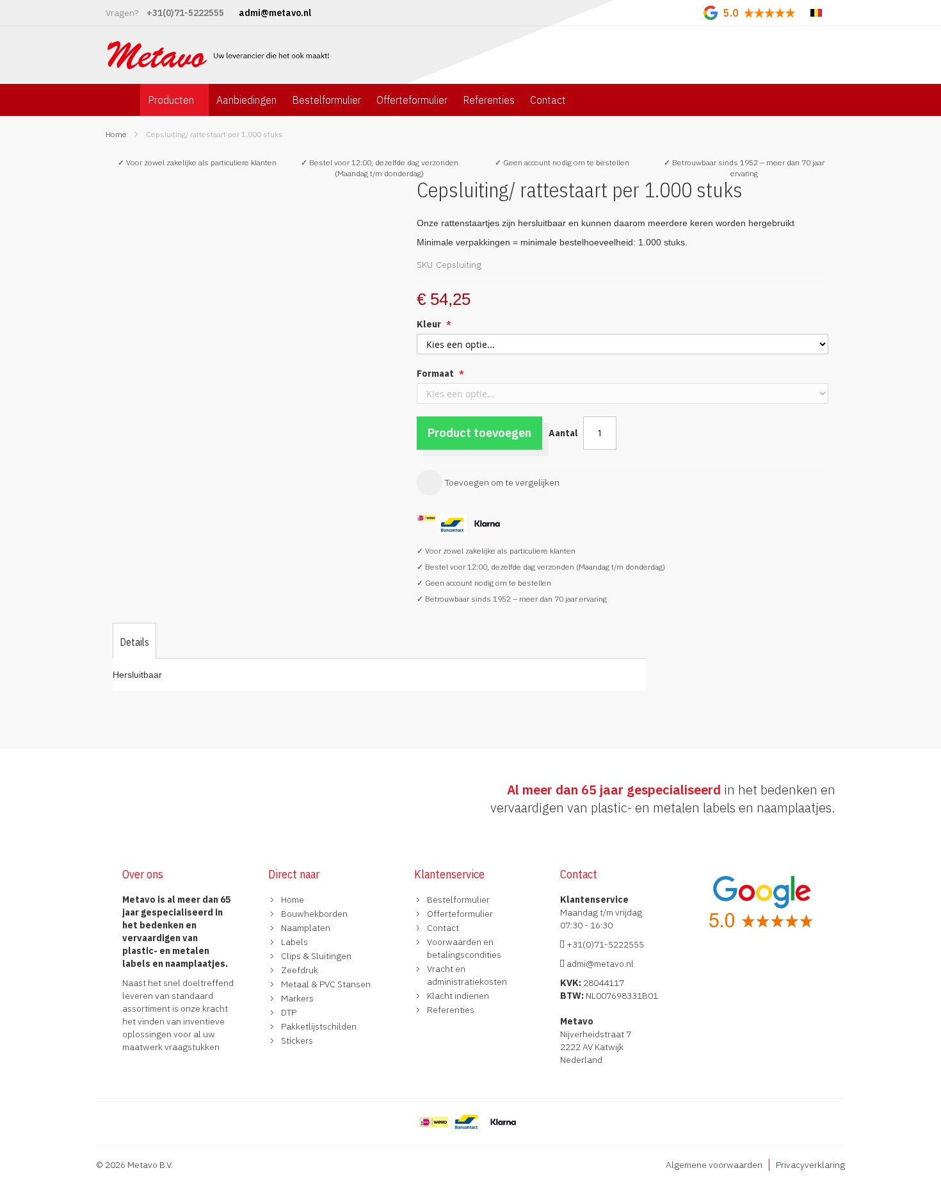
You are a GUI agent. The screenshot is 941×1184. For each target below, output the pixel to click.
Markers (297, 998)
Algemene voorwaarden (714, 1165)
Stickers (297, 1040)
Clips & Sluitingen (316, 956)
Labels (294, 942)
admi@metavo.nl (599, 963)
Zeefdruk (299, 970)
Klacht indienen (458, 995)
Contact (443, 927)
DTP (288, 1012)
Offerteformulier (460, 913)
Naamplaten (305, 927)
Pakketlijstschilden (319, 1026)
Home (116, 134)
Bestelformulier (458, 899)
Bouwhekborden (314, 913)
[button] (254, 189)
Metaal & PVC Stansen (326, 984)
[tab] (134, 642)
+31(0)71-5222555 (604, 944)
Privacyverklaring (810, 1165)
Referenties (450, 1009)
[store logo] (220, 55)
